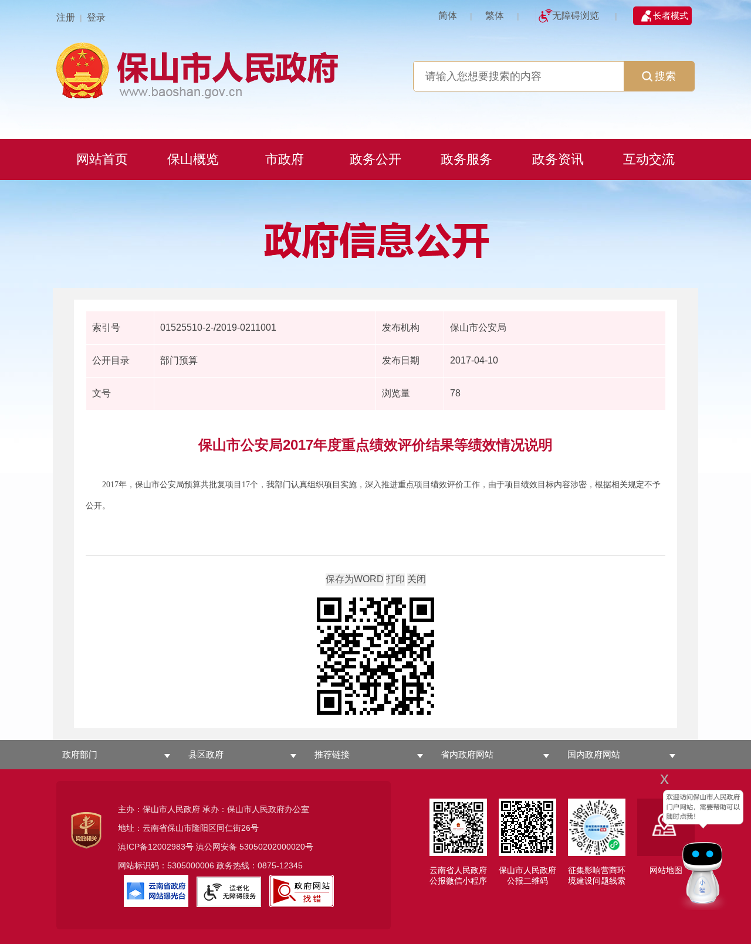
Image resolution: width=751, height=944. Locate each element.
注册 (65, 17)
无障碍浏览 (575, 16)
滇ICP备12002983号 (156, 846)
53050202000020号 (276, 846)
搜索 (665, 76)
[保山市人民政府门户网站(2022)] (375, 69)
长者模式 (670, 16)
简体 (447, 16)
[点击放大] (375, 657)
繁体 (494, 16)
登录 (96, 17)
